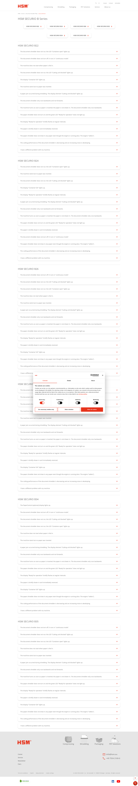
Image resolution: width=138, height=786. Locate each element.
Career (105, 3)
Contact (111, 3)
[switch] (60, 403)
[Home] (23, 6)
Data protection (40, 773)
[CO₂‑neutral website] (24, 781)
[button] (96, 3)
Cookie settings (50, 773)
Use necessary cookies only (46, 409)
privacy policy (83, 394)
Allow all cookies (92, 409)
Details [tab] (69, 380)
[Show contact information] (135, 783)
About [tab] (93, 380)
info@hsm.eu (111, 754)
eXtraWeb (117, 3)
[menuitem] (48, 7)
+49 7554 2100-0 (113, 758)
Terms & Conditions (23, 773)
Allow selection (69, 409)
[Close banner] (102, 375)
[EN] (99, 3)
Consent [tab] (45, 380)
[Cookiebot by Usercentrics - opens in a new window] (92, 375)
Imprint (32, 773)
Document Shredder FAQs (31, 13)
